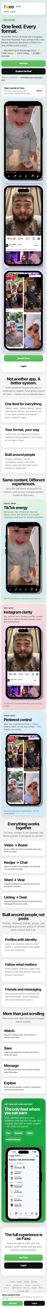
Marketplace (17, 1288)
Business (37, 1285)
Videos (6, 1288)
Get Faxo (23, 63)
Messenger (17, 1285)
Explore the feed (23, 71)
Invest (19, 1281)
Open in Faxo (23, 358)
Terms (26, 1281)
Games (34, 1288)
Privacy (34, 1281)
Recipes (27, 1288)
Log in (13, 12)
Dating (27, 1285)
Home (6, 12)
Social (8, 1285)
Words (41, 1288)
